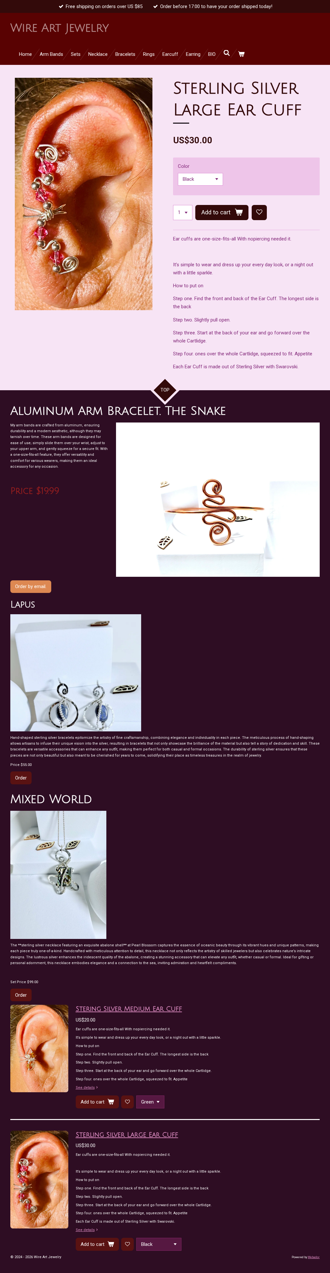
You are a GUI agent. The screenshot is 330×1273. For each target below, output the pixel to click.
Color (183, 166)
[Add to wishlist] (259, 212)
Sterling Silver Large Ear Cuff (127, 1134)
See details (85, 1087)
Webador (314, 1257)
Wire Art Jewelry (59, 28)
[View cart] (241, 54)
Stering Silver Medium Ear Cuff (129, 1009)
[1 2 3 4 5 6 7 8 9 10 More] (182, 212)
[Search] (226, 53)
